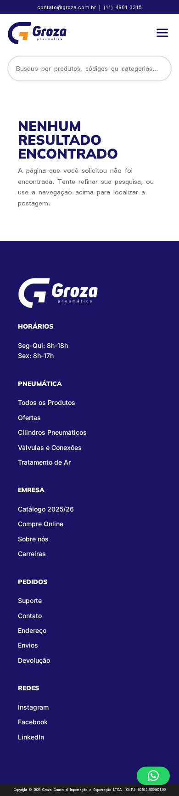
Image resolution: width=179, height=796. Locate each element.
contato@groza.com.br (68, 7)
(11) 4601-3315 (123, 7)
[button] (153, 776)
